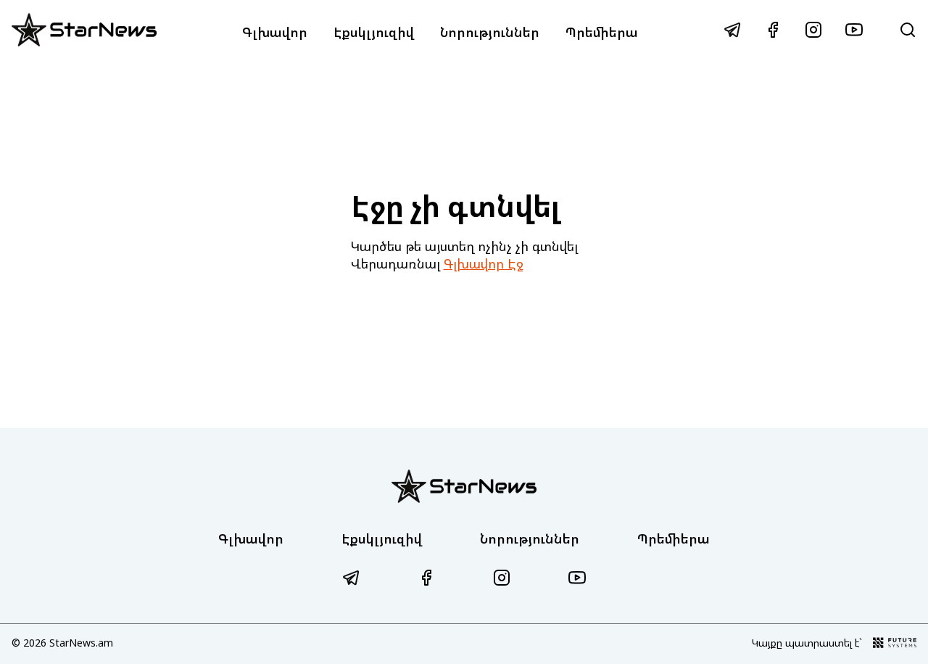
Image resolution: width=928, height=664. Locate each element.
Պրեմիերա (602, 32)
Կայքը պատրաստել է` (807, 642)
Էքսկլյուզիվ (374, 32)
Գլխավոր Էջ (483, 263)
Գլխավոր (274, 32)
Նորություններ (489, 32)
